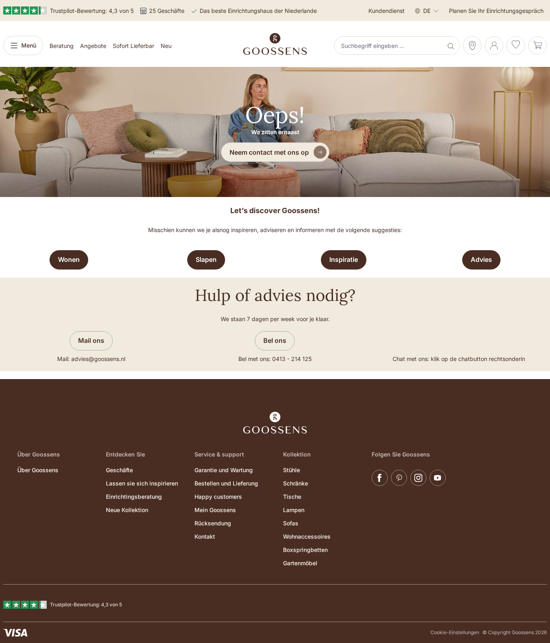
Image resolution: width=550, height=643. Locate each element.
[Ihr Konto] (494, 45)
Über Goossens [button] (38, 454)
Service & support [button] (219, 454)
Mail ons (91, 340)
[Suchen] (451, 45)
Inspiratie (343, 259)
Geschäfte (119, 470)
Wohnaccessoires (307, 536)
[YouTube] (438, 478)
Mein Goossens (215, 509)
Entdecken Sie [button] (125, 454)
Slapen (206, 259)
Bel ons (274, 340)
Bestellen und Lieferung (226, 483)
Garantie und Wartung (223, 470)
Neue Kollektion (127, 509)
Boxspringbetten (305, 549)
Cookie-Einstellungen (454, 632)
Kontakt (204, 536)
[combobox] (389, 45)
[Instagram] (418, 478)
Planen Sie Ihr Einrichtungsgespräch (496, 10)
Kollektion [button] (297, 454)
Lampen (293, 509)
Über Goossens (37, 470)
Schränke (295, 483)
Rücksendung (212, 523)
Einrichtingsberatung (134, 496)
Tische (292, 496)
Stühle (291, 470)
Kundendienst (386, 10)
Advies (481, 259)
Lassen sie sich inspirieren (142, 483)
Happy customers (218, 496)
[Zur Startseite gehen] (275, 44)
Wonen (69, 259)
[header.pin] (472, 45)
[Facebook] (380, 478)
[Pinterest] (399, 478)
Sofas (290, 523)
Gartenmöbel (300, 563)
